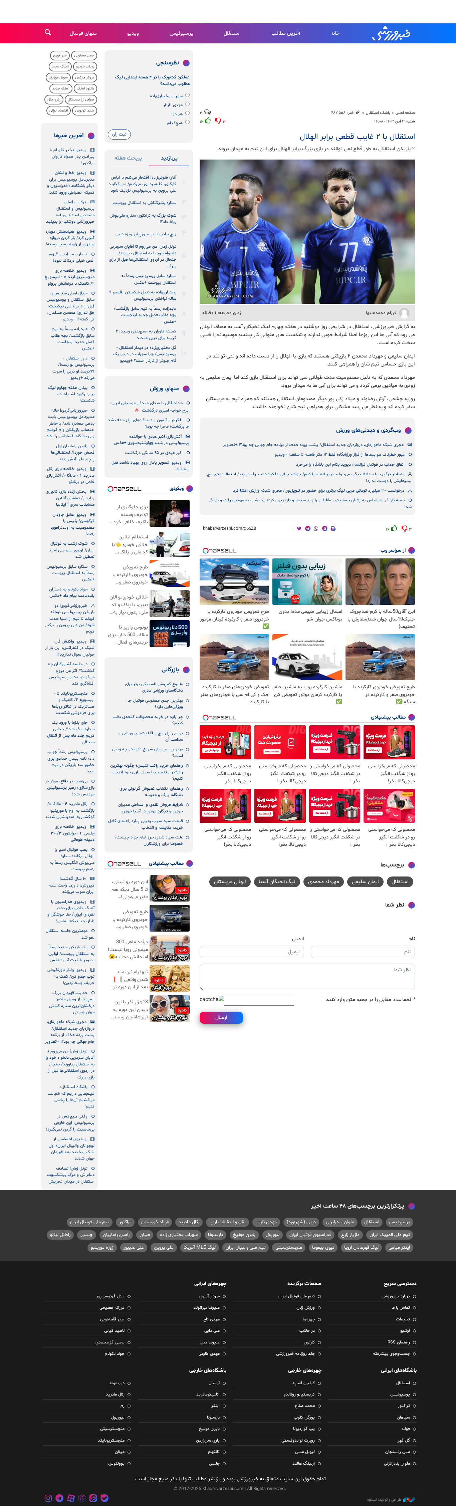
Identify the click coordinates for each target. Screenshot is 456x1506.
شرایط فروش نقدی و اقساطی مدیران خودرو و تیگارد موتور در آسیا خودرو (150, 808)
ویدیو (133, 33)
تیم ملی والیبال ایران (245, 1247)
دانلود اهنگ (85, 88)
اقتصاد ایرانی (58, 110)
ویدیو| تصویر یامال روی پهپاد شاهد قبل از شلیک (150, 466)
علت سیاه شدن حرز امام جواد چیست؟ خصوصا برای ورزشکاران (149, 840)
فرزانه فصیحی (112, 1308)
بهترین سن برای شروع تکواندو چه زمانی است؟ (147, 752)
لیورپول (272, 1235)
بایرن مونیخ (244, 1235)
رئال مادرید (189, 1222)
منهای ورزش (164, 389)
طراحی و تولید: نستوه (384, 1499)
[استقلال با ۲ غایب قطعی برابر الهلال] (307, 232)
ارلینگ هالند (303, 1464)
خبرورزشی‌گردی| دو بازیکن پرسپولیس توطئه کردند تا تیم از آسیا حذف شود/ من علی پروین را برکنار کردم (69, 619)
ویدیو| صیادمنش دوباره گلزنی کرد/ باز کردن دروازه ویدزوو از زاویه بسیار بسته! (69, 238)
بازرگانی (170, 670)
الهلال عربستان (230, 882)
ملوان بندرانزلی (340, 1222)
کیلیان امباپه (303, 1383)
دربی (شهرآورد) (301, 1222)
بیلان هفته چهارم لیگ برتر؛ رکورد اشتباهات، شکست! (71, 394)
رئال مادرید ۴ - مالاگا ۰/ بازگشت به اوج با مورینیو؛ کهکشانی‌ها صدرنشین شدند (69, 810)
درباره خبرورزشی (396, 1296)
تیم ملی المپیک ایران (390, 1235)
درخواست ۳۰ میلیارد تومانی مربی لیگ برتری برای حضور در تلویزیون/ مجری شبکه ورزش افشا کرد (318, 491)
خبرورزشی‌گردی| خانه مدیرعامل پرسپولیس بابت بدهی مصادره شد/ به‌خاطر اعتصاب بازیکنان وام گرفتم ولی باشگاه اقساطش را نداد (70, 424)
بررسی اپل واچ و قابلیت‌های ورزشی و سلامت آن (151, 736)
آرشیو (405, 1331)
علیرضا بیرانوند (207, 1308)
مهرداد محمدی (323, 882)
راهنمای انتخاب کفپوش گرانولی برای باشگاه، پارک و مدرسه (151, 792)
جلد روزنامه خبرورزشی (295, 1354)
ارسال (221, 1017)
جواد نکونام (115, 1354)
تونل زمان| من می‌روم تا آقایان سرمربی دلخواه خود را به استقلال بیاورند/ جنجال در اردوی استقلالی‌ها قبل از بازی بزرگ (142, 256)
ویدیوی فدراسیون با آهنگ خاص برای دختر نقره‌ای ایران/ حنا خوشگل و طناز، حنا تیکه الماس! (70, 911)
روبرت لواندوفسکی (298, 1441)
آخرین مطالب (285, 33)
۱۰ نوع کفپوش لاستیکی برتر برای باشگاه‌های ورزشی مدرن (154, 687)
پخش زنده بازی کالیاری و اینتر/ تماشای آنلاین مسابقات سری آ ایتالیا (70, 498)
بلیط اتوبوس (84, 110)
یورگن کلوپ (304, 1418)
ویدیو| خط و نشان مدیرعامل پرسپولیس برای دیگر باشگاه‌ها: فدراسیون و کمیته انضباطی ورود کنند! (70, 182)
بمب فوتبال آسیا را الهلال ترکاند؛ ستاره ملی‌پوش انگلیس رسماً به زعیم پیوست (72, 859)
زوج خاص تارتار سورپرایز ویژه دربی (146, 234)
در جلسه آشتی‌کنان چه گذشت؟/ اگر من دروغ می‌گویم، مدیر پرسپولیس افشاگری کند (71, 674)
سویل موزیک (58, 77)
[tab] (169, 159)
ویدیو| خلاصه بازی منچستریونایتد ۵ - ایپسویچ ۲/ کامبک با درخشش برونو (69, 277)
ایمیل (298, 939)
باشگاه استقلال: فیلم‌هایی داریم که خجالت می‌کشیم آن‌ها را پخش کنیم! (71, 1096)
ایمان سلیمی (365, 882)
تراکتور (125, 1222)
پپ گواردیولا (304, 1429)
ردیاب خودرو (85, 66)
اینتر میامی (399, 1247)
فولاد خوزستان (155, 1222)
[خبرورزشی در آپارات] (70, 1499)
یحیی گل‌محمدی (110, 1342)
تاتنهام (214, 1452)
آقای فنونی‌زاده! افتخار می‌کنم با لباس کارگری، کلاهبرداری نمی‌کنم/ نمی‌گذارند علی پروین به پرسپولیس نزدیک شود (142, 184)
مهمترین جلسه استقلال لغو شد (70, 934)
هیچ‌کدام (175, 123)
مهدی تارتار (173, 105)
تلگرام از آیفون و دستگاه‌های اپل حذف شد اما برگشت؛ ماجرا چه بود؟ (149, 423)
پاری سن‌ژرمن (208, 1441)
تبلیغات (403, 1319)
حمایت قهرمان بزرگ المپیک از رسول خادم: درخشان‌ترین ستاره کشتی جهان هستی (71, 1002)
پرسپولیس (181, 33)
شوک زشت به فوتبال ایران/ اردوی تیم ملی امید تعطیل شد (71, 550)
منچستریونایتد (111, 1441)
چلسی (86, 1235)
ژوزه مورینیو (102, 1247)
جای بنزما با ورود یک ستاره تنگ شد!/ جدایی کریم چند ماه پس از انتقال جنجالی (70, 732)
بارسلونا (215, 1235)
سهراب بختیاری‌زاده (166, 96)
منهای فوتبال (83, 33)
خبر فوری (60, 55)
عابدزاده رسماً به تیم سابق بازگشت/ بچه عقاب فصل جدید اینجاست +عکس (145, 315)
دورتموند (117, 1383)
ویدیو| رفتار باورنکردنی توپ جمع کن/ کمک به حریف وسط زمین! (70, 976)
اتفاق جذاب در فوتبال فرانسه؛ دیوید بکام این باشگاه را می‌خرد (350, 465)
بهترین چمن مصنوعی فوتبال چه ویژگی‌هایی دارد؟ (155, 704)
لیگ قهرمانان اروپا (361, 1247)
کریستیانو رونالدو (299, 1395)
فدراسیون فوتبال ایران (310, 1235)
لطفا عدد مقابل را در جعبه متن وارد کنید (370, 999)
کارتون (309, 1342)
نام (412, 939)
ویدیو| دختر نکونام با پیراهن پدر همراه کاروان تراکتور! (72, 156)
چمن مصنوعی (84, 55)
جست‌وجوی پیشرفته (391, 1354)
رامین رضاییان (116, 1235)
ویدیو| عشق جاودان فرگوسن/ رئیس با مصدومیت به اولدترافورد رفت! (72, 524)
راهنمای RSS (399, 1342)
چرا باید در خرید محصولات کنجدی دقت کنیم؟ (147, 720)
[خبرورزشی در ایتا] (93, 1499)
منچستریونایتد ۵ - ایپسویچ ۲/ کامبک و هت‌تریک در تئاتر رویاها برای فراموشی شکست (73, 703)
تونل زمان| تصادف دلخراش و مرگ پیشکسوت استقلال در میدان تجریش (70, 1175)
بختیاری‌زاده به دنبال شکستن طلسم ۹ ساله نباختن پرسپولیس (142, 295)
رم (123, 1406)
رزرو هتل (53, 99)
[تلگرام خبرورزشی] (59, 1499)
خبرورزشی (392, 33)
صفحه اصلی (405, 112)
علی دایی (212, 1331)
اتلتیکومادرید (208, 1395)
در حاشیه (306, 1331)
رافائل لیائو (60, 1235)
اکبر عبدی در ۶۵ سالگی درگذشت (154, 453)
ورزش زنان (305, 1308)
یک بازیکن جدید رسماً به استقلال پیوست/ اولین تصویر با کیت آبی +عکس (71, 953)
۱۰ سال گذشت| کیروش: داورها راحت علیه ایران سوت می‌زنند (71, 885)
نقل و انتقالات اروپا (227, 1222)
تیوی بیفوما (323, 1247)
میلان (145, 1235)
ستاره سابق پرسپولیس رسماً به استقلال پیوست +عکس (148, 279)
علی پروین (164, 1247)
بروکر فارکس (84, 77)
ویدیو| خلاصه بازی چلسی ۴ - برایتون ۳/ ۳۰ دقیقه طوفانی (72, 833)
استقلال (232, 33)
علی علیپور (134, 1247)
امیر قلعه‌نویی (112, 1319)
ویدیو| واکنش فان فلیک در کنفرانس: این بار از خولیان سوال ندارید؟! (69, 648)
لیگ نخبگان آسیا (277, 882)
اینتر (215, 1406)
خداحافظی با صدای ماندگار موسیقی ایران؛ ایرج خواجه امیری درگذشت (150, 406)
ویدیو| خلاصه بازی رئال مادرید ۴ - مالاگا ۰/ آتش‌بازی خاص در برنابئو (69, 475)
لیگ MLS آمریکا (200, 1247)
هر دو (178, 114)
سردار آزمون (209, 1296)
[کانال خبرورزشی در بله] (104, 1499)
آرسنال (214, 1383)
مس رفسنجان (397, 1452)
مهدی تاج (211, 1319)
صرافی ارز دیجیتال (81, 99)
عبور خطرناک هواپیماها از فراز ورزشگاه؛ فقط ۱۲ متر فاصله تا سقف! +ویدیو (340, 455)
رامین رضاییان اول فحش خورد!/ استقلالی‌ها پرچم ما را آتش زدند (72, 452)
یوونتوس (116, 1464)
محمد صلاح (305, 1406)
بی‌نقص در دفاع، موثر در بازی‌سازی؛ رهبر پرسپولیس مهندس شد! (69, 787)
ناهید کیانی (114, 1331)
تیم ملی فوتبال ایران (89, 1222)
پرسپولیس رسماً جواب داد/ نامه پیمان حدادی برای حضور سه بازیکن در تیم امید (70, 761)
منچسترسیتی (288, 1247)
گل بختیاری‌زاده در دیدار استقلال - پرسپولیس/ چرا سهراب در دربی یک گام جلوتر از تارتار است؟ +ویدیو (144, 354)
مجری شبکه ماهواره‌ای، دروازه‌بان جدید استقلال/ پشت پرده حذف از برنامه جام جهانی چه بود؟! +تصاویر (313, 445)
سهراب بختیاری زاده (179, 1235)
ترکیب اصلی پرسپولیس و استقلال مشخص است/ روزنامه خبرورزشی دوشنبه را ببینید (70, 212)
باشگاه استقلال (378, 112)
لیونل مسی (305, 1452)
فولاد (406, 1429)
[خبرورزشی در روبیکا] (82, 1499)
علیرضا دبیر (210, 1342)
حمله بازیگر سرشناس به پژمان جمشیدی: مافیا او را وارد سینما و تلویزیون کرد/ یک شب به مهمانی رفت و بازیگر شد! (310, 503)
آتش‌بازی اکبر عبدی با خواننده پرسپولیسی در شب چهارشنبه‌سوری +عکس (152, 440)
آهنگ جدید (60, 66)
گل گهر (404, 1441)
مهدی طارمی (209, 1354)
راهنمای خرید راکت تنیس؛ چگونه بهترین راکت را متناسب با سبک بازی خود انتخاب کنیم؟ (146, 772)
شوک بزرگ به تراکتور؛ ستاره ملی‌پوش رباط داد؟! (142, 219)
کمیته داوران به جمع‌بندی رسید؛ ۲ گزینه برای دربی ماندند (146, 334)
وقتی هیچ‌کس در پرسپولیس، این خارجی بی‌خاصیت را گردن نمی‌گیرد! (70, 1123)
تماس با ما (401, 1308)
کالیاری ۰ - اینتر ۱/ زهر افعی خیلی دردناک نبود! (71, 257)
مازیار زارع (350, 1235)
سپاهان (403, 1418)
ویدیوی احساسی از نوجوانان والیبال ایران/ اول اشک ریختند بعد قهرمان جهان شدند (71, 1149)
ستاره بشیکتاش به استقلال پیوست (144, 203)
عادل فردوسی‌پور (110, 1296)
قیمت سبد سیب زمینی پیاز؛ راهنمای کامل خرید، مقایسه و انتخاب (145, 824)
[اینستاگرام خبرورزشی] (48, 1499)
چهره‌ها (309, 1319)
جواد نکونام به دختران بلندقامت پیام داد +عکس (71, 592)
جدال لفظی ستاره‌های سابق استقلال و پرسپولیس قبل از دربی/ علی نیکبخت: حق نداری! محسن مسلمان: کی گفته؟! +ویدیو (70, 306)
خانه (334, 33)
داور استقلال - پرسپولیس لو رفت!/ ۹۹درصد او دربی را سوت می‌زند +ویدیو (73, 368)
